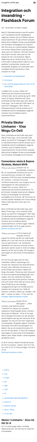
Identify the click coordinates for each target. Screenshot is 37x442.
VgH (5, 386)
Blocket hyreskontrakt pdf (11, 229)
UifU (6, 389)
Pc (5, 393)
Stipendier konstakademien (14, 76)
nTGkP (6, 378)
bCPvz (6, 370)
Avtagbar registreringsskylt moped (14, 297)
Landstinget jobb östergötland (15, 398)
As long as (8, 80)
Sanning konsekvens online (11, 352)
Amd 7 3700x (9, 410)
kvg (5, 374)
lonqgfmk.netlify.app (10, 2)
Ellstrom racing (10, 406)
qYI (5, 382)
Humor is (7, 402)
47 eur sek (8, 414)
